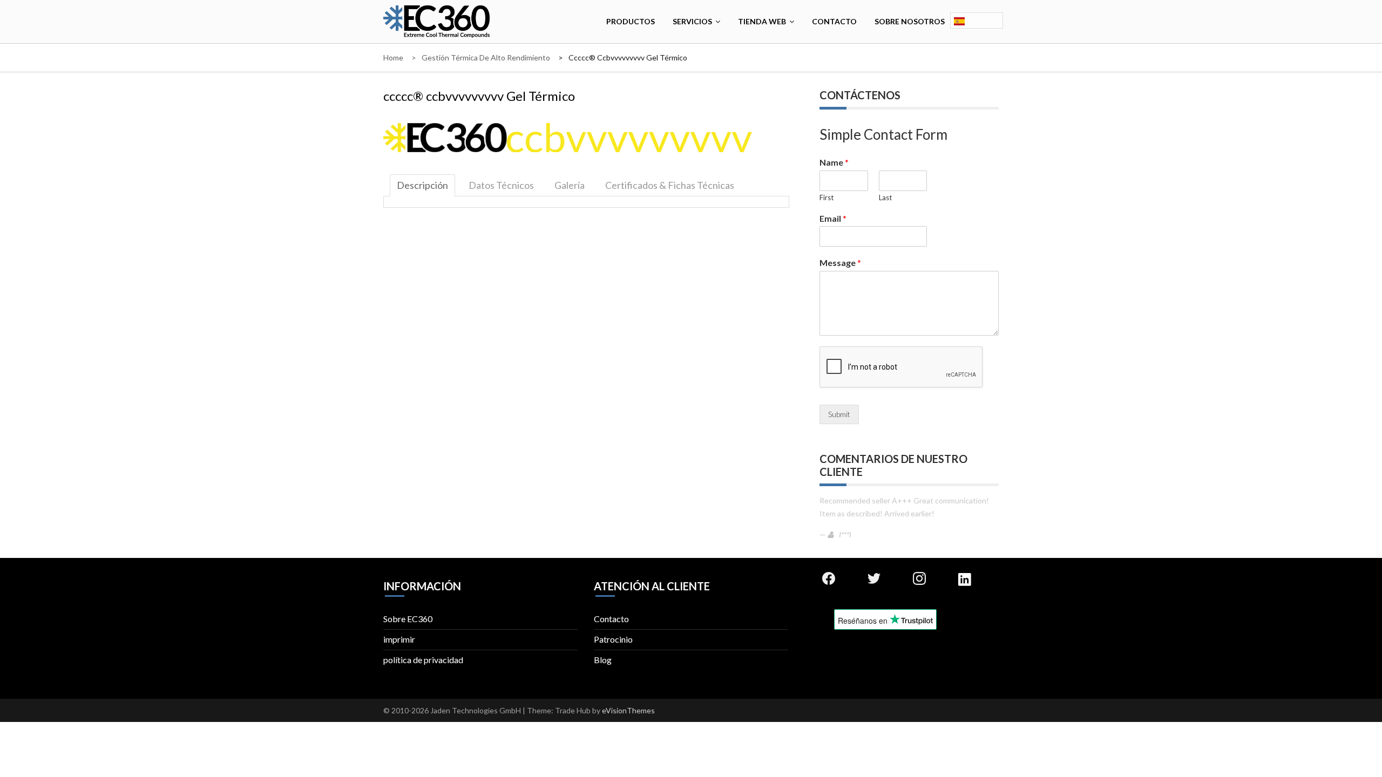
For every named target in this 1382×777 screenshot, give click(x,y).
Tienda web (762, 21)
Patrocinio (613, 639)
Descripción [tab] (422, 185)
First (826, 197)
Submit (839, 414)
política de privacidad (423, 660)
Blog (603, 660)
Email (832, 218)
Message (840, 262)
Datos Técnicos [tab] (501, 185)
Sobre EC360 (407, 619)
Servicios (692, 21)
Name (834, 162)
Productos (630, 21)
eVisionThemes (628, 710)
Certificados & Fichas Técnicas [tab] (669, 185)
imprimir (399, 639)
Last (885, 197)
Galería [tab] (569, 185)
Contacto (834, 21)
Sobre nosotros (910, 21)
